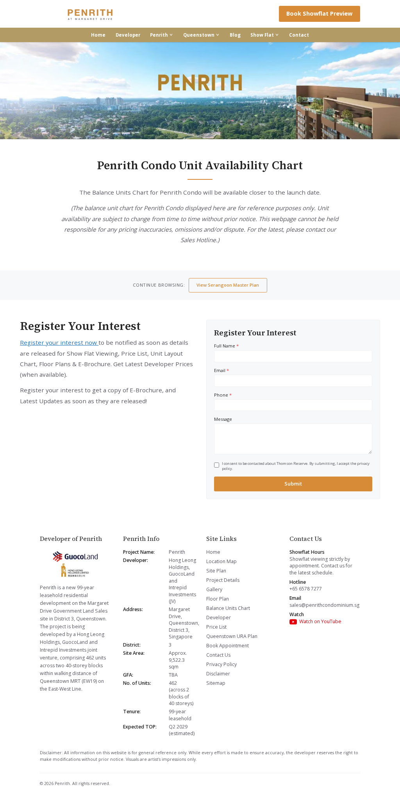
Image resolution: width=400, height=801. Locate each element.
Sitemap (215, 683)
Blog (235, 35)
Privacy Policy (221, 664)
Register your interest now (59, 342)
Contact (299, 35)
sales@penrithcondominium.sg (324, 605)
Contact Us (218, 655)
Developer (128, 35)
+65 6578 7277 (305, 588)
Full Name (226, 346)
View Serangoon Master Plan (227, 285)
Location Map (221, 561)
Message (223, 419)
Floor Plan (217, 598)
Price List (216, 627)
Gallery (214, 589)
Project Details (222, 580)
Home (98, 35)
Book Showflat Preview (319, 13)
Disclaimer (218, 673)
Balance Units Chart (228, 608)
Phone (223, 395)
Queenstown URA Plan (231, 636)
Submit (293, 483)
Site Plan (216, 570)
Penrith (159, 35)
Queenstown (198, 35)
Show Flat (262, 35)
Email (221, 370)
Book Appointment (227, 645)
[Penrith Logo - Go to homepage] (90, 14)
